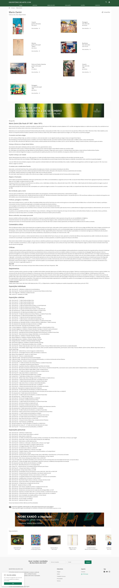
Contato (97, 5)
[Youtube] (107, 572)
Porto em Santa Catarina (39, 64)
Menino (34, 43)
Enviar (88, 562)
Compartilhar (107, 12)
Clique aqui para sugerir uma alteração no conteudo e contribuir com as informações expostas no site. (36, 507)
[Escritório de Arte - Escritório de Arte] (16, 569)
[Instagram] (109, 572)
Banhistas (85, 43)
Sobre (58, 574)
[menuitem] (20, 5)
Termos (59, 581)
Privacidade (59, 578)
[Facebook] (104, 572)
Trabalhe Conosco (61, 576)
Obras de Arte (51, 5)
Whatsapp (85, 574)
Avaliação (68, 5)
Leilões (83, 5)
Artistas (35, 5)
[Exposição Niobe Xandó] (59, 526)
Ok (13, 583)
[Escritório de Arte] (20, 2)
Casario (34, 22)
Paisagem (85, 22)
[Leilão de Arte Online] (59, 117)
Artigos (58, 571)
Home (20, 5)
